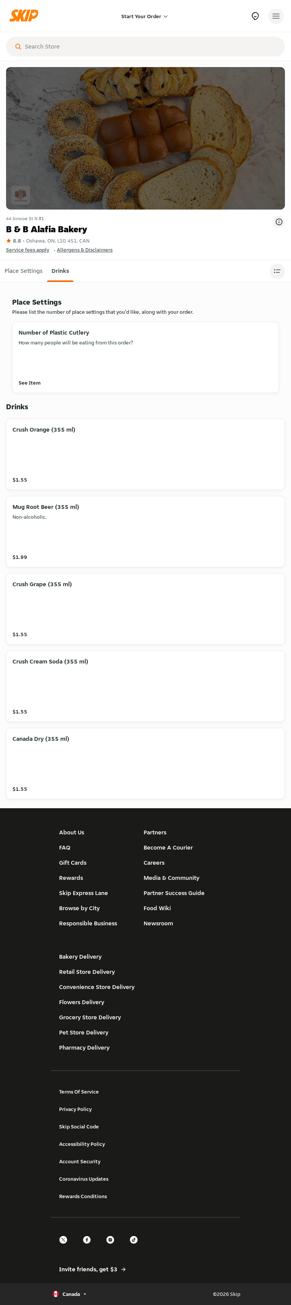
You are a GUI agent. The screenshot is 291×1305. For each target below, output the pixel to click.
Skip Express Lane (83, 893)
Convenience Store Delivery (97, 987)
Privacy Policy (75, 1109)
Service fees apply (27, 249)
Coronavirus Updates (83, 1178)
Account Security (79, 1161)
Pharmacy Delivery (84, 1048)
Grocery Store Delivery (90, 1017)
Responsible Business (88, 923)
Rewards (71, 878)
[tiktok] (136, 1246)
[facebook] (89, 1246)
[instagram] (112, 1246)
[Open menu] (275, 16)
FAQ (64, 847)
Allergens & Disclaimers (85, 249)
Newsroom (158, 923)
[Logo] (26, 16)
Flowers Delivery (81, 1002)
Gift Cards (72, 863)
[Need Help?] (255, 16)
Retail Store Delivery (87, 972)
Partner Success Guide (174, 893)
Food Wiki (157, 908)
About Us (71, 832)
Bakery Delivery (80, 957)
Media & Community (171, 878)
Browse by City (79, 908)
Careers (154, 863)
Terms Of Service (79, 1091)
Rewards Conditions (83, 1196)
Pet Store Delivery (83, 1032)
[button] (23, 271)
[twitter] (65, 1246)
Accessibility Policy (82, 1144)
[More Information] (279, 222)
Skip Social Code (79, 1126)
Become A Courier (168, 847)
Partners (155, 832)
